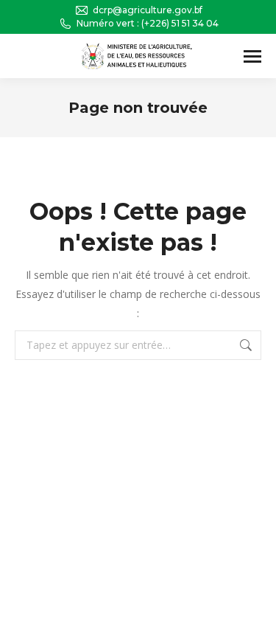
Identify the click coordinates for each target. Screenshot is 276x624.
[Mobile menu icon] (252, 56)
